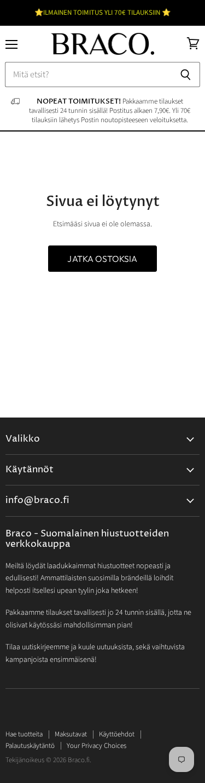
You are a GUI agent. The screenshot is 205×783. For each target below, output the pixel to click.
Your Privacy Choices (96, 746)
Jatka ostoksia (102, 258)
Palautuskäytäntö (30, 746)
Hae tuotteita (24, 734)
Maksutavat (71, 734)
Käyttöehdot (116, 734)
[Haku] (185, 74)
